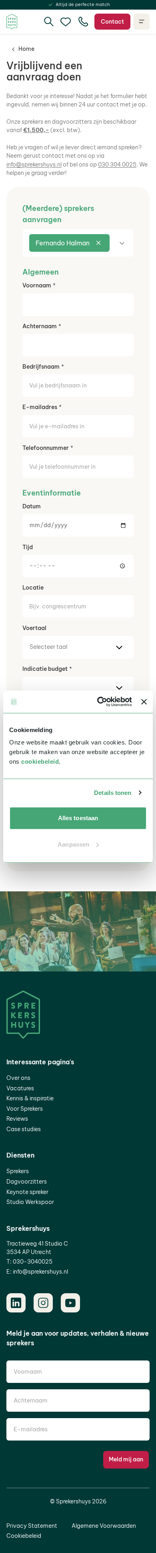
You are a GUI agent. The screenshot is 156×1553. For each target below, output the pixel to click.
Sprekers (17, 1171)
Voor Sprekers (24, 1108)
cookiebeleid (40, 761)
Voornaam (36, 285)
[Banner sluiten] (144, 701)
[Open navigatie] (142, 22)
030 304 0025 (117, 164)
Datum (31, 506)
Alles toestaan (78, 818)
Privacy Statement (31, 1525)
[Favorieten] (65, 21)
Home (26, 48)
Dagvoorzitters (26, 1181)
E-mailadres (39, 407)
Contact (112, 21)
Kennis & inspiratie (30, 1098)
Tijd (27, 547)
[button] (78, 243)
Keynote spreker (27, 1192)
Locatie (33, 587)
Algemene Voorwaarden (104, 1525)
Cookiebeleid (23, 1535)
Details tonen (112, 792)
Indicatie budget (45, 668)
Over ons (18, 1077)
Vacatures (20, 1088)
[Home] (11, 22)
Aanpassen (73, 844)
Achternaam (39, 326)
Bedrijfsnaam (41, 366)
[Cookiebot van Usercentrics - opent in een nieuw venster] (99, 701)
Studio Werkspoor (30, 1202)
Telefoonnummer (45, 447)
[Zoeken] (48, 21)
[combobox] (78, 243)
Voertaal (34, 628)
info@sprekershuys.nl (34, 164)
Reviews (17, 1118)
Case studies (23, 1129)
